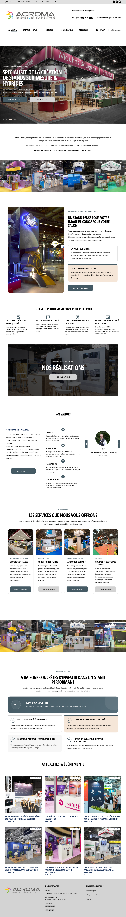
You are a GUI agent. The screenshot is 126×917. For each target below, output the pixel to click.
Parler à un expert (80, 288)
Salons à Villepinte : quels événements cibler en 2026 (61, 817)
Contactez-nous (15, 100)
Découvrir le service (20, 589)
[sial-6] (16, 176)
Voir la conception (49, 589)
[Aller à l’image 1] (4, 119)
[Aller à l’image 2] (8, 119)
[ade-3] (47, 176)
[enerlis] (78, 636)
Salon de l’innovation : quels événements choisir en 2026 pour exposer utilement (102, 817)
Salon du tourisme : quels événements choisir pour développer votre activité (21, 868)
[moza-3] (110, 176)
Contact (88, 899)
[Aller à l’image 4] (15, 119)
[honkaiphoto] (110, 636)
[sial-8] (16, 636)
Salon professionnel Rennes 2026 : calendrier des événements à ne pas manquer (99, 870)
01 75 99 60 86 (82, 18)
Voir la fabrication (77, 589)
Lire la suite (8, 821)
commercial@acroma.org (109, 18)
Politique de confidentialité (94, 895)
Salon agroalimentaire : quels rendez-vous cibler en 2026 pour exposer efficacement (61, 870)
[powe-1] (47, 636)
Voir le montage (105, 589)
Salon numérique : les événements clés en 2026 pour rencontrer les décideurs (22, 817)
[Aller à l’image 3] (11, 119)
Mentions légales (91, 891)
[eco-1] (78, 176)
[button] (86, 444)
